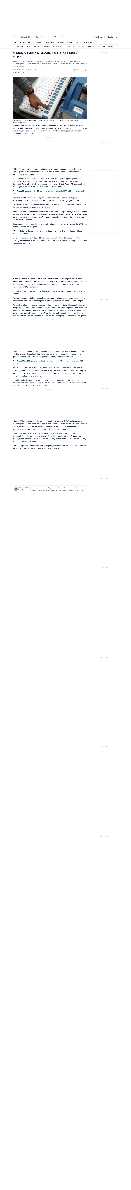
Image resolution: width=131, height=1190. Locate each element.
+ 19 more (87, 42)
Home (15, 42)
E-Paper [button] (100, 37)
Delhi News (46, 46)
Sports (29, 46)
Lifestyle (69, 42)
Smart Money (20, 46)
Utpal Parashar (19, 72)
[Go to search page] (18, 37)
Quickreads (91, 46)
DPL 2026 (78, 42)
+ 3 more (110, 46)
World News (60, 42)
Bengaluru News (58, 46)
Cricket (30, 42)
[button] (14, 37)
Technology (81, 46)
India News (39, 42)
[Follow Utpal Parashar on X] (26, 72)
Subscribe (110, 37)
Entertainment (49, 42)
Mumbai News (70, 46)
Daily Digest (101, 46)
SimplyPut (37, 46)
